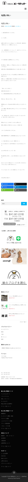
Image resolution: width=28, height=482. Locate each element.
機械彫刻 (3, 413)
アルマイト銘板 (5, 418)
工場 (2, 334)
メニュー (25, 8)
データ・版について (6, 406)
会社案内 (3, 438)
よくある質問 (4, 453)
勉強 (2, 332)
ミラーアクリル (5, 396)
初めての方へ (4, 458)
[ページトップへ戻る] (14, 473)
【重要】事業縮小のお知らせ (8, 348)
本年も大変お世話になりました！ (17, 313)
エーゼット (18, 26)
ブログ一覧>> (23, 322)
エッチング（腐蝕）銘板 (7, 416)
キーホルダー (4, 401)
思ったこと (4, 337)
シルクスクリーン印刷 (6, 421)
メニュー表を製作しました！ (16, 296)
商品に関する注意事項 (6, 403)
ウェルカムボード (5, 394)
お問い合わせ (4, 461)
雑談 (2, 339)
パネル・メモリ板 (5, 426)
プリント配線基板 (5, 423)
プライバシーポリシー (6, 463)
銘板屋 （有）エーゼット (7, 435)
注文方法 (3, 456)
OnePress (24, 476)
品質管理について (5, 443)
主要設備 (3, 440)
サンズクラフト (5, 329)
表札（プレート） (5, 399)
